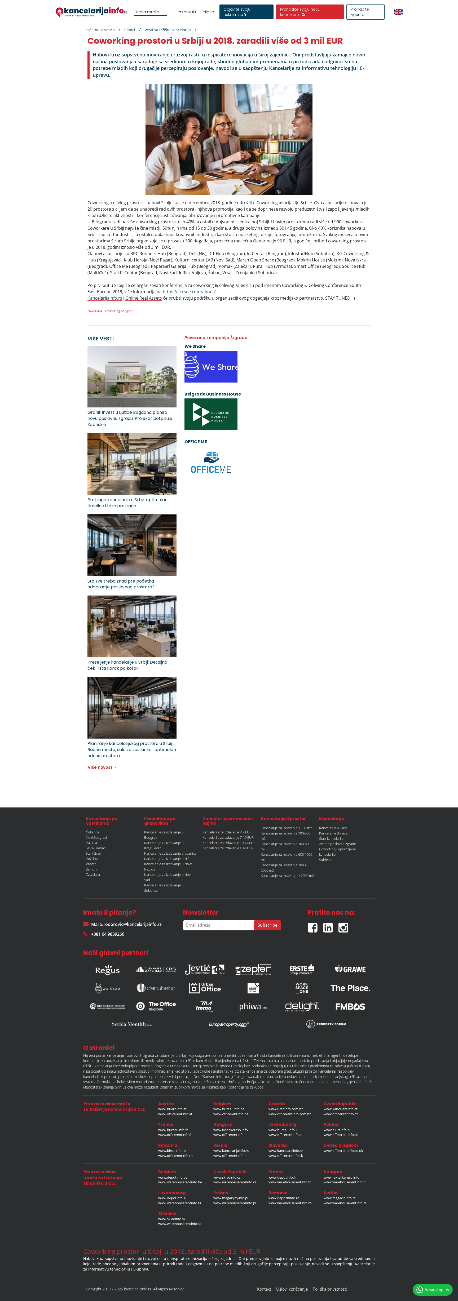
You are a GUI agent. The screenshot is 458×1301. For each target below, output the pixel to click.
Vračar (91, 864)
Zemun (91, 869)
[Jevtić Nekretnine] (204, 968)
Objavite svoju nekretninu (236, 12)
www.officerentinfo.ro (175, 1155)
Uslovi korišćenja (292, 1289)
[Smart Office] (253, 988)
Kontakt (189, 12)
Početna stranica (100, 29)
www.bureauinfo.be (228, 1109)
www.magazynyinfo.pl (230, 1198)
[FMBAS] (350, 1006)
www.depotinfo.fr (282, 1177)
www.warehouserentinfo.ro (290, 1203)
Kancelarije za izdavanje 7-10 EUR (228, 837)
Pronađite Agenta (360, 12)
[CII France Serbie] (107, 1006)
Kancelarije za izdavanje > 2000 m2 (287, 875)
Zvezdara (93, 874)
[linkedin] (330, 925)
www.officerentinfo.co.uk (343, 1150)
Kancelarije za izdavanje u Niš (166, 858)
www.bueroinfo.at (172, 1109)
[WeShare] (107, 988)
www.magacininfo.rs (339, 1198)
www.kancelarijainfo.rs (231, 1150)
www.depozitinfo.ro (284, 1198)
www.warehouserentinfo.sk (179, 1223)
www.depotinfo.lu (172, 1198)
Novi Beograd (96, 837)
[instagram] (344, 925)
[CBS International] (156, 968)
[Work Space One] (301, 988)
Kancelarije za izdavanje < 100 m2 (286, 827)
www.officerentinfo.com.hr (289, 1114)
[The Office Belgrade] (156, 1006)
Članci (129, 29)
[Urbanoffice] (204, 988)
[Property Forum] (326, 1024)
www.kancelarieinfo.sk (285, 1150)
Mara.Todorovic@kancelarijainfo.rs (126, 924)
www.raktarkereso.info (341, 1177)
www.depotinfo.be (172, 1177)
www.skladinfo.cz (226, 1177)
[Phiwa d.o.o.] (253, 1006)
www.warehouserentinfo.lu (179, 1203)
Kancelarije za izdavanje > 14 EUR (227, 848)
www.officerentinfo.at (175, 1114)
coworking (95, 311)
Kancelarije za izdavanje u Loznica (170, 853)
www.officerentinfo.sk (285, 1155)
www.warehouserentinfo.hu (346, 1182)
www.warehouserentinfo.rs (345, 1203)
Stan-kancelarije (331, 838)
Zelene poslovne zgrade (337, 843)
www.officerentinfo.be (230, 1114)
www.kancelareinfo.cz (341, 1109)
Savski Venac (95, 848)
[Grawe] (350, 968)
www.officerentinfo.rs (230, 1155)
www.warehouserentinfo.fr (289, 1182)
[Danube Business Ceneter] (156, 988)
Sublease (326, 859)
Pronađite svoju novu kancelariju (300, 12)
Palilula (91, 842)
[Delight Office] (301, 1006)
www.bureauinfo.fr (173, 1129)
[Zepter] (253, 968)
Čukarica (92, 832)
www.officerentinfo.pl (341, 1134)
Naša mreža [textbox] (147, 12)
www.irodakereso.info (230, 1129)
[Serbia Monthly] (131, 1024)
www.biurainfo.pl (337, 1129)
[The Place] (350, 988)
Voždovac (93, 858)
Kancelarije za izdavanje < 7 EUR (227, 832)
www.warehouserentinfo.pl (234, 1203)
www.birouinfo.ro (172, 1150)
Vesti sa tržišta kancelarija (168, 29)
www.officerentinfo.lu (285, 1134)
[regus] (107, 968)
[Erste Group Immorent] (301, 968)
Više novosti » (102, 767)
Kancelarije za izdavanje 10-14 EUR (229, 842)
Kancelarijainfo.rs (104, 298)
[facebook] (315, 925)
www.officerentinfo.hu (231, 1134)
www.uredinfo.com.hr (285, 1109)
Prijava (208, 12)
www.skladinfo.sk (172, 1218)
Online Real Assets (143, 298)
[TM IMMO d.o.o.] (204, 1006)
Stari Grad (93, 853)
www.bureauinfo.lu (283, 1129)
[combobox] (158, 12)
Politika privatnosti (330, 1289)
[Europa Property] (229, 1024)
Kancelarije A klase (333, 827)
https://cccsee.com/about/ (189, 292)
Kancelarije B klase (333, 833)
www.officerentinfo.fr (175, 1134)
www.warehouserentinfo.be (180, 1182)
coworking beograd (119, 311)
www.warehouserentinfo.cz (234, 1182)
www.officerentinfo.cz (341, 1114)
